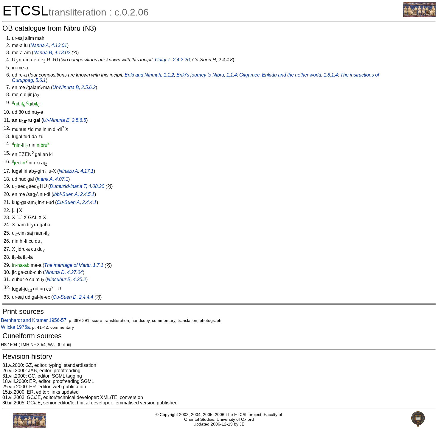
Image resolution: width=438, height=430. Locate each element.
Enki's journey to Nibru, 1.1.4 (206, 74)
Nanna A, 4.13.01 (48, 45)
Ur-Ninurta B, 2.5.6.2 (74, 87)
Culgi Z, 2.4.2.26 (172, 59)
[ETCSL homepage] (419, 15)
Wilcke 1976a (15, 327)
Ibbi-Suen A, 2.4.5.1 (73, 194)
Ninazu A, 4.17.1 (76, 171)
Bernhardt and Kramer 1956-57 (33, 320)
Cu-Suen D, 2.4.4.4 (73, 297)
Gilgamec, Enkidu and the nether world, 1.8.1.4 (288, 74)
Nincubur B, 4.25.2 (66, 279)
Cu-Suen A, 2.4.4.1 (77, 202)
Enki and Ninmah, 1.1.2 (149, 74)
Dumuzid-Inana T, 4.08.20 (77, 186)
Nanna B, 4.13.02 (51, 52)
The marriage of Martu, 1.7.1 (73, 265)
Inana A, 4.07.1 (52, 179)
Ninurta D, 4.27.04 (63, 272)
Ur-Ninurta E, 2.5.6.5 (64, 120)
